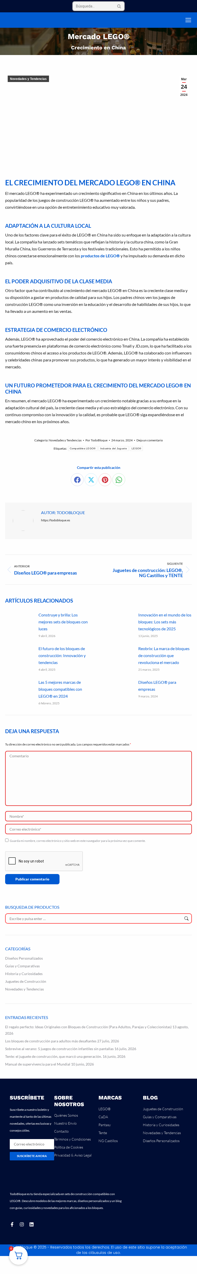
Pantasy (104, 1125)
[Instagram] (21, 1224)
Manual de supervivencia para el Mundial (37, 1064)
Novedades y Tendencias (28, 79)
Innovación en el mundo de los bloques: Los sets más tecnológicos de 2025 (164, 621)
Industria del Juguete (113, 448)
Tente (102, 1133)
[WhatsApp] (118, 479)
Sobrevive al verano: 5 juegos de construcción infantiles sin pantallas (59, 1048)
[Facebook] (77, 479)
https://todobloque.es (55, 520)
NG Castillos (108, 1141)
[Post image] (19, 623)
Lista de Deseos (176, 20)
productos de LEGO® (100, 255)
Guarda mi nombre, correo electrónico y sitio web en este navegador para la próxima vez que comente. (78, 841)
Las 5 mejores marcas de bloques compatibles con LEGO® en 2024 (60, 689)
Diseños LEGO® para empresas (157, 685)
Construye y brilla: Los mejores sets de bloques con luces (63, 621)
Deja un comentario (149, 440)
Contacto (61, 1131)
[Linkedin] (31, 1224)
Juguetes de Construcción (25, 981)
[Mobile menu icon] (188, 20)
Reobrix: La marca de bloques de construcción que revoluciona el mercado (164, 655)
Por (96, 440)
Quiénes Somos (66, 1115)
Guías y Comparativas (22, 966)
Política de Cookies (68, 1147)
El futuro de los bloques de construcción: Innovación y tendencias (62, 655)
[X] (91, 479)
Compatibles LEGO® (83, 448)
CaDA (103, 1117)
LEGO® (136, 448)
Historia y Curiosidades (24, 973)
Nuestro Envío (65, 1123)
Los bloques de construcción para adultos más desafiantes (50, 1041)
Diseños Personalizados (24, 958)
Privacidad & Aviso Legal (73, 1155)
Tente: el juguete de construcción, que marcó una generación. (53, 1056)
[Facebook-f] (12, 1224)
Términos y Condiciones (72, 1139)
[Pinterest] (104, 479)
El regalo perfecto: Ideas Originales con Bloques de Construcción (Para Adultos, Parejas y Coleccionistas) (88, 1027)
